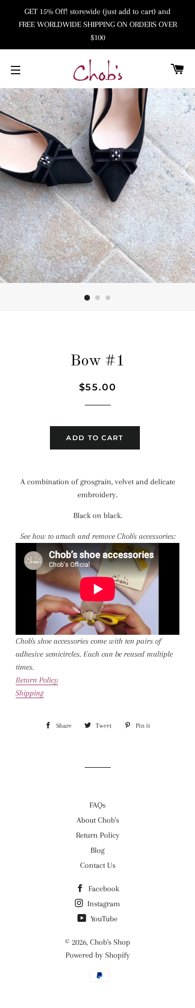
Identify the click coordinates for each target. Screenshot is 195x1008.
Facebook (102, 888)
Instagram (102, 903)
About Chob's (97, 820)
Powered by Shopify (98, 955)
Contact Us (97, 865)
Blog (97, 850)
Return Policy (98, 835)
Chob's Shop (110, 942)
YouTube (103, 918)
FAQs (97, 805)
